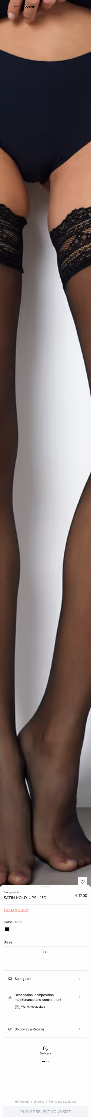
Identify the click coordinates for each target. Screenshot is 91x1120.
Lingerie (39, 1101)
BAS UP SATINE (11, 892)
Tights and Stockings (62, 1101)
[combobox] (45, 951)
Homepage (22, 1101)
